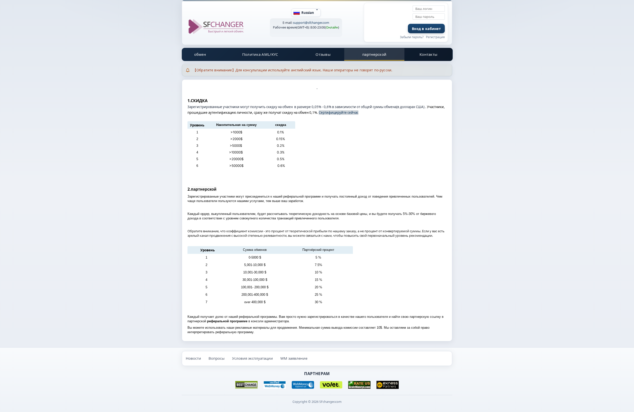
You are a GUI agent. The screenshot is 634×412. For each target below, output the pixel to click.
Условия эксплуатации (252, 358)
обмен (200, 54)
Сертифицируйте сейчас (338, 112)
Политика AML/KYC (260, 54)
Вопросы (217, 358)
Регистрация (435, 37)
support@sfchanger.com (311, 22)
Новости (193, 358)
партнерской (374, 54)
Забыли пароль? (411, 37)
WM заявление (293, 358)
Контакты (428, 54)
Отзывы (323, 54)
